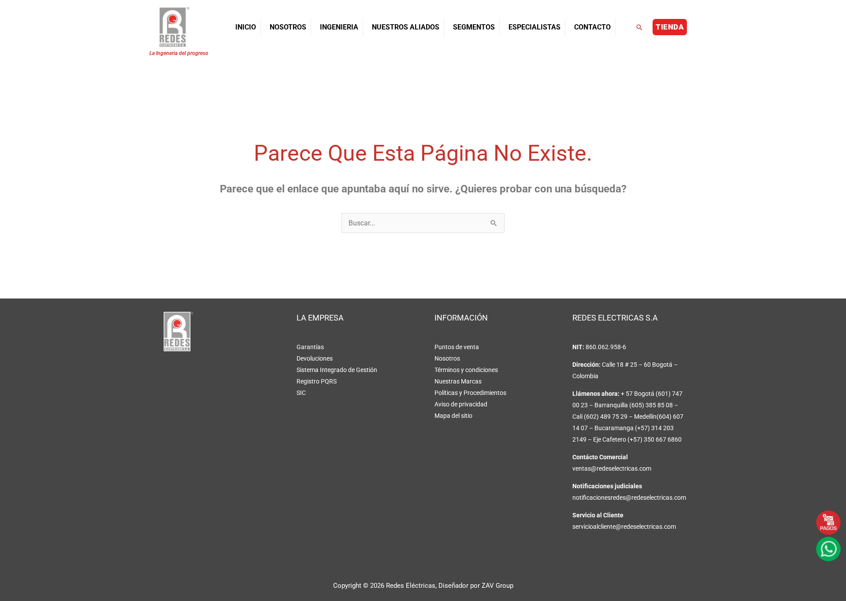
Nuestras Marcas (458, 381)
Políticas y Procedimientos (470, 392)
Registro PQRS (317, 381)
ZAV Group (497, 586)
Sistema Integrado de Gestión (337, 369)
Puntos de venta (456, 346)
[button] (639, 27)
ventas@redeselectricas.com (611, 468)
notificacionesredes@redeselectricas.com (629, 497)
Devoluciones (315, 358)
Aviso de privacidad (460, 404)
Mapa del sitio (453, 415)
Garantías (310, 346)
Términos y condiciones (466, 369)
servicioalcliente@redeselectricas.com (624, 526)
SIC (301, 392)
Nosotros (447, 358)
